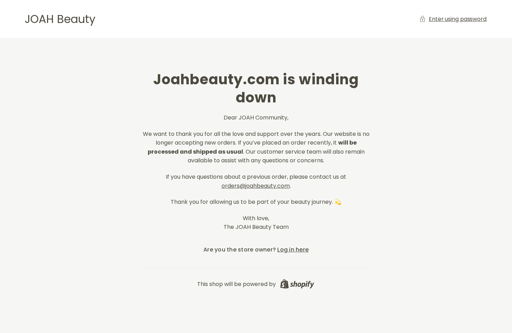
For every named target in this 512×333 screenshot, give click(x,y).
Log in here (293, 250)
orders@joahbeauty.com (256, 186)
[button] (453, 19)
